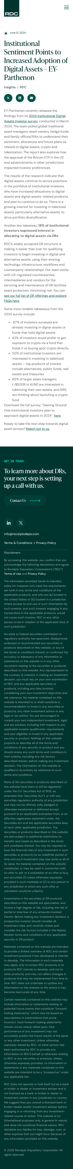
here (57, 415)
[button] (8, 98)
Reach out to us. (38, 429)
